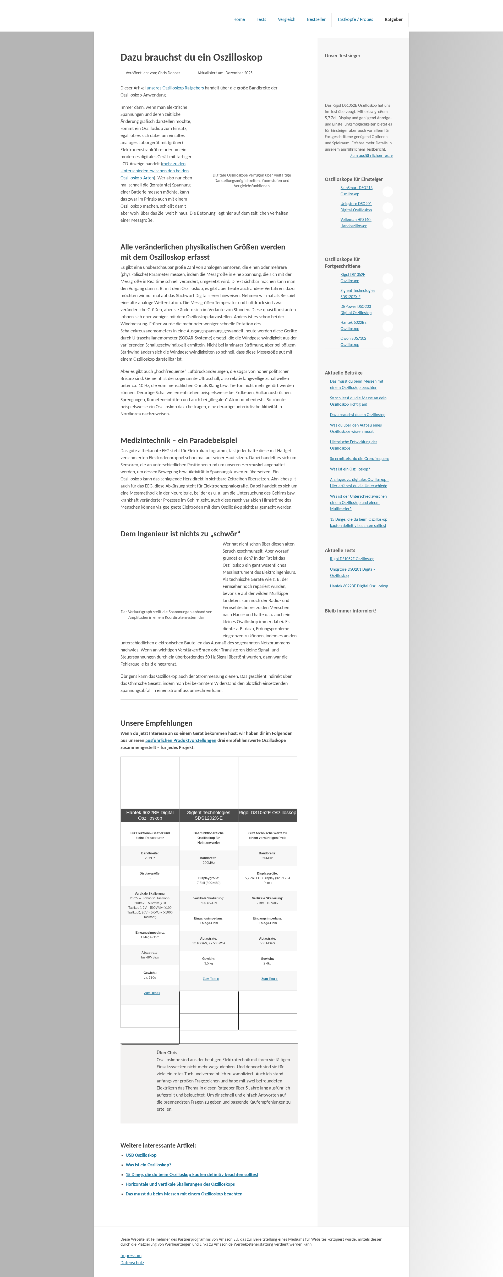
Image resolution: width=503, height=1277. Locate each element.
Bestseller (316, 19)
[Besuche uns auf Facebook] (359, 654)
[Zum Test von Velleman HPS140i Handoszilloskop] (331, 223)
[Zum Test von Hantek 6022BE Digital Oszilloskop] (331, 326)
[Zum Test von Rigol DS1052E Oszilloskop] (331, 278)
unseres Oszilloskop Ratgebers (175, 88)
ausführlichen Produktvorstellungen (180, 740)
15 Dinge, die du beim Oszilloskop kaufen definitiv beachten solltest (192, 1174)
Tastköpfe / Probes (355, 19)
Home (239, 19)
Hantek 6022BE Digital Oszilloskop (359, 586)
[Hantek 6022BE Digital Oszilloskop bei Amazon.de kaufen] (150, 1006)
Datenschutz (132, 1263)
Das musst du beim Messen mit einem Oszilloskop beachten (184, 1194)
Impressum (131, 1255)
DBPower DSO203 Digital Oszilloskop (356, 310)
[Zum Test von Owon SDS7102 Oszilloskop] (331, 342)
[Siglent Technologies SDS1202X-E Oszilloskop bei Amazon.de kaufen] (208, 992)
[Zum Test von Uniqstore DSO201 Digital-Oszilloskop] (331, 207)
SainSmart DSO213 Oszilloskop (357, 191)
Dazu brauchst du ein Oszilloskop (357, 415)
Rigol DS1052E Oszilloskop (353, 278)
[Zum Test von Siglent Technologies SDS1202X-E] (331, 294)
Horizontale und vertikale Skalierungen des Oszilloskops (180, 1184)
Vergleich (286, 19)
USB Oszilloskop (141, 1155)
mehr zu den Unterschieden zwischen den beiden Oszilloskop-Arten (155, 171)
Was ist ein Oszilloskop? (148, 1165)
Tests (261, 19)
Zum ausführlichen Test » (371, 156)
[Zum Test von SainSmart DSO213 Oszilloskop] (331, 191)
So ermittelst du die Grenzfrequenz (359, 459)
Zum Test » (152, 993)
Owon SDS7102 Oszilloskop (353, 342)
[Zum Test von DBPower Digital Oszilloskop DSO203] (331, 310)
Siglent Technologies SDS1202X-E (358, 294)
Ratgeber (394, 19)
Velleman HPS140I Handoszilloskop (356, 223)
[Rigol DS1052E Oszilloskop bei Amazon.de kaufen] (267, 992)
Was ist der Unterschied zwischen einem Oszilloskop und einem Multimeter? (358, 503)
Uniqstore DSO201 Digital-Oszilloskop (356, 207)
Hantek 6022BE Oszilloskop (354, 326)
